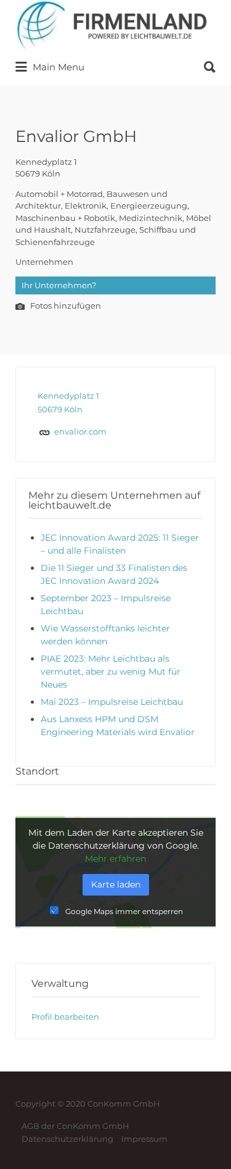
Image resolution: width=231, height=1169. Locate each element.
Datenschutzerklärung (67, 1139)
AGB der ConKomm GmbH (75, 1126)
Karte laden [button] (115, 884)
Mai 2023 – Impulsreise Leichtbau (112, 701)
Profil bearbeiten (65, 1016)
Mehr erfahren (115, 858)
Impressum (144, 1139)
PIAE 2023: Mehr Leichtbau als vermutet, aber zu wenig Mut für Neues (110, 671)
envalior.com (80, 431)
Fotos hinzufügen (64, 306)
